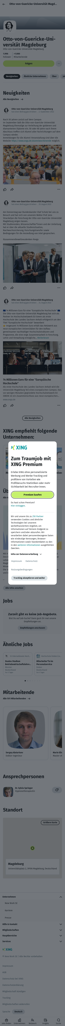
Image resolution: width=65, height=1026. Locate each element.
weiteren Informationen (29, 545)
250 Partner (37, 516)
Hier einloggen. (18, 506)
